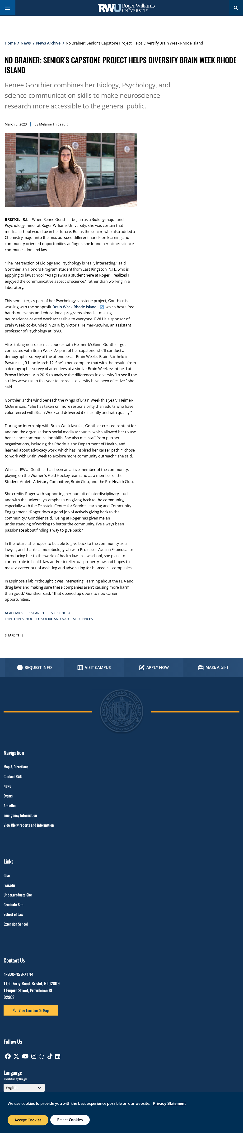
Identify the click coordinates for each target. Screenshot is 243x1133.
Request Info (38, 667)
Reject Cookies (70, 1119)
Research (36, 613)
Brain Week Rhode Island (74, 306)
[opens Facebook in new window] (8, 1056)
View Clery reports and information (29, 825)
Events (8, 796)
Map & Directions (16, 767)
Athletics (10, 805)
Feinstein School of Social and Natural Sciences (49, 619)
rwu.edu (9, 885)
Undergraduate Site (18, 895)
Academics (14, 613)
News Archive (48, 43)
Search (236, 7)
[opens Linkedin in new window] (57, 1056)
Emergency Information (20, 815)
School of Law (13, 914)
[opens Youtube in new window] (25, 1056)
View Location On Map (34, 1010)
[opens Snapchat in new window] (42, 1056)
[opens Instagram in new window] (33, 1056)
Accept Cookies (28, 1120)
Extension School (16, 924)
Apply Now (157, 667)
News (26, 43)
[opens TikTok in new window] (49, 1056)
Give (6, 875)
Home (10, 43)
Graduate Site (13, 904)
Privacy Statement (169, 1104)
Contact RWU (13, 776)
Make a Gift (217, 667)
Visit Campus (98, 667)
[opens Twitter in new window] (16, 1056)
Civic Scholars (61, 613)
